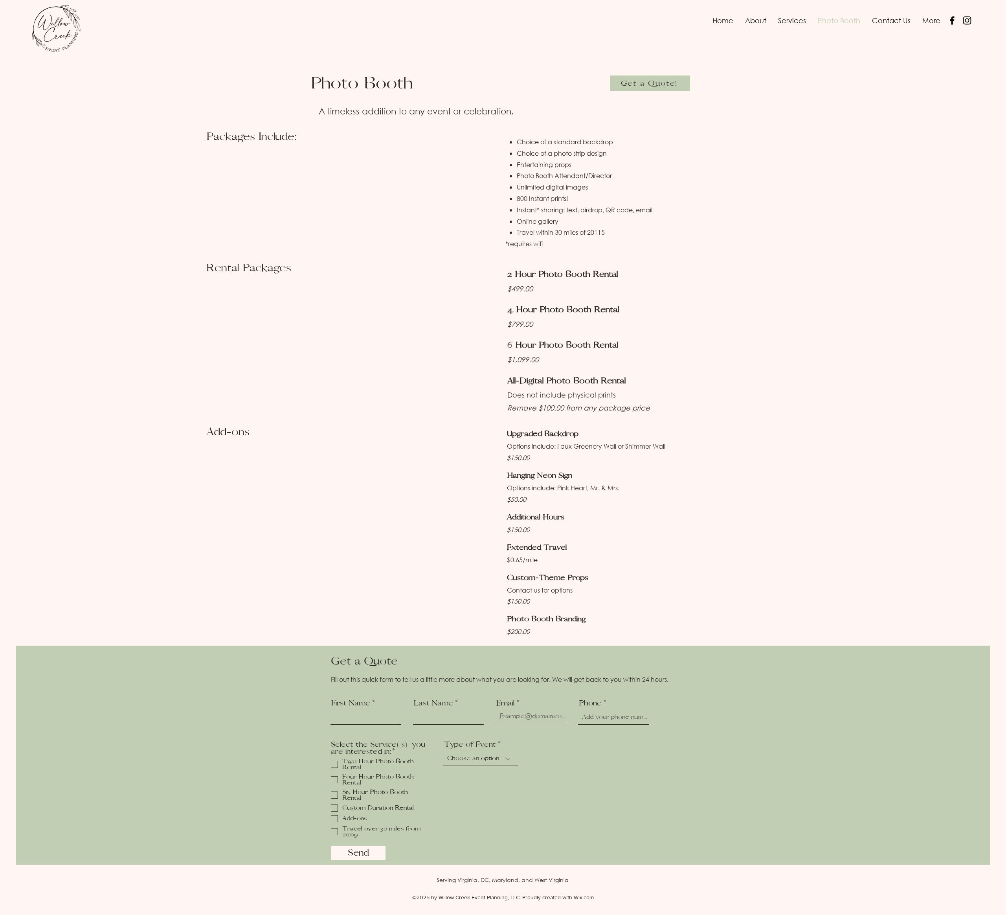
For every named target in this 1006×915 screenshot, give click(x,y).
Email (505, 703)
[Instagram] (967, 20)
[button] (792, 20)
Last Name (433, 703)
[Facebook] (952, 20)
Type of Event (470, 744)
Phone (590, 703)
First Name (350, 703)
